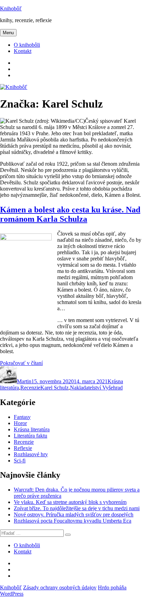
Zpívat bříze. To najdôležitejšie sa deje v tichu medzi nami (77, 508)
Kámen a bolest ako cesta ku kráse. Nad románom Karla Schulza (70, 214)
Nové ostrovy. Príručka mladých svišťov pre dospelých (73, 514)
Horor (20, 423)
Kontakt (22, 51)
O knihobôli (27, 45)
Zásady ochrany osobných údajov (60, 587)
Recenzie (30, 388)
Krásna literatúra (32, 429)
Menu (8, 32)
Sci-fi (20, 460)
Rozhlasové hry (31, 454)
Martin (24, 381)
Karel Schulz (54, 388)
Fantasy (22, 417)
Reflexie (23, 448)
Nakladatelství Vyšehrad (96, 388)
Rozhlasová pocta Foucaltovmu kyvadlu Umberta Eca (72, 521)
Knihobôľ (11, 8)
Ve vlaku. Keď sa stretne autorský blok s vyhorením (70, 502)
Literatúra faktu (30, 436)
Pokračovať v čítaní (21, 363)
